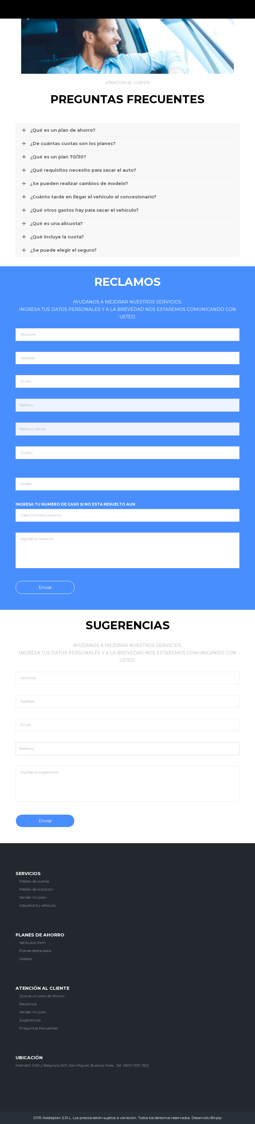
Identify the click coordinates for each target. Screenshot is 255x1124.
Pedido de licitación (35, 889)
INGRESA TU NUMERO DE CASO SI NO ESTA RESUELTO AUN (75, 504)
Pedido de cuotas (33, 881)
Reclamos (27, 1004)
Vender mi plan (32, 897)
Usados (25, 958)
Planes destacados (34, 950)
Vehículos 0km (32, 942)
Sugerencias (29, 1020)
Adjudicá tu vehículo (37, 905)
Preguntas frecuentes (38, 1028)
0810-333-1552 (136, 1065)
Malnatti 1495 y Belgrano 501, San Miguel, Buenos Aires (65, 1065)
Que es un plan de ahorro (41, 995)
